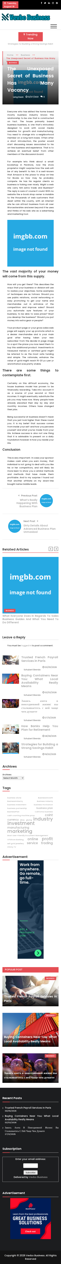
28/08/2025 (50, 736)
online (32, 839)
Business (25, 55)
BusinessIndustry (15, 801)
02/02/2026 (51, 692)
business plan (44, 808)
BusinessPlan (13, 812)
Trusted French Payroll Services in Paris (39, 659)
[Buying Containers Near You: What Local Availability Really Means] (30, 1030)
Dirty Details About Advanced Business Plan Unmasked (40, 529)
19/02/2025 (50, 754)
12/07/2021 (33, 96)
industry (43, 819)
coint (49, 815)
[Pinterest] (57, 3)
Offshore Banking (15, 839)
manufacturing (18, 827)
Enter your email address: (30, 1168)
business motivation (43, 804)
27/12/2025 (50, 717)
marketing (19, 831)
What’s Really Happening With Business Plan (26, 503)
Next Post (29, 521)
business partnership (17, 808)
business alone (14, 798)
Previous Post (29, 495)
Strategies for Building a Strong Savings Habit (30, 43)
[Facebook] (41, 3)
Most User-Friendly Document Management (27, 835)
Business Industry (45, 801)
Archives (6, 774)
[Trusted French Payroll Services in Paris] (30, 991)
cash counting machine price (21, 815)
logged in (26, 645)
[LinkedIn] (49, 3)
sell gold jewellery (15, 843)
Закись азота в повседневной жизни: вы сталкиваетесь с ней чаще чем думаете (39, 706)
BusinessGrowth (45, 798)
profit (47, 839)
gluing (29, 820)
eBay (22, 820)
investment (21, 823)
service (32, 843)
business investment (16, 804)
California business (44, 812)
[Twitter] (45, 3)
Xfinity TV (11, 847)
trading (47, 843)
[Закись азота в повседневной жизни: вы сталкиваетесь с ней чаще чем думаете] (30, 1068)
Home (10, 55)
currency (13, 819)
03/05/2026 (51, 667)
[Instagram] (53, 3)
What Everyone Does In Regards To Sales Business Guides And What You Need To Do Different (30, 619)
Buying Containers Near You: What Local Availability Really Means (39, 680)
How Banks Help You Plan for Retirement (39, 728)
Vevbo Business (38, 1177)
